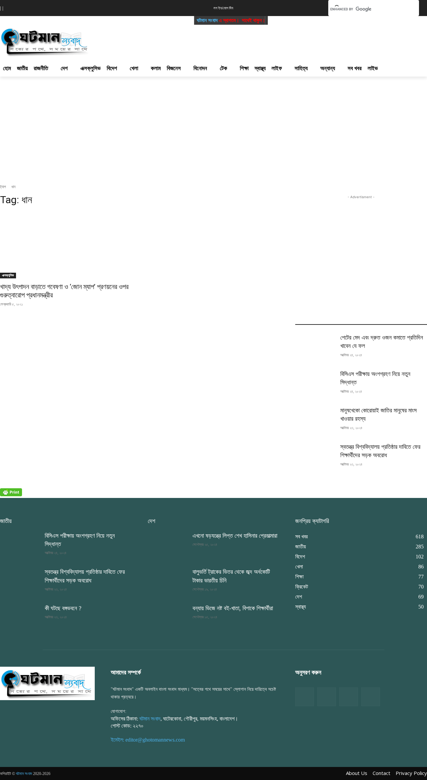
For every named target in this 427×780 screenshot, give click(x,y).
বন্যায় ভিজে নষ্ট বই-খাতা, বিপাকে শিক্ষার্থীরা (232, 608)
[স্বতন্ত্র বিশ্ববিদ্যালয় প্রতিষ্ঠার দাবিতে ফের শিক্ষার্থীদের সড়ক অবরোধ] (315, 457)
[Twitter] (326, 696)
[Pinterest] (370, 696)
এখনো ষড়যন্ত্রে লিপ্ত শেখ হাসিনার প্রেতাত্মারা (234, 535)
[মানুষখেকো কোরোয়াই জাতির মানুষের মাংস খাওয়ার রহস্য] (315, 420)
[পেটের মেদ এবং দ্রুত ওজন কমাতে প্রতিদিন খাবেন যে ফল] (315, 347)
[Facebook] (304, 696)
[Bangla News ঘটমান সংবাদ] (47, 683)
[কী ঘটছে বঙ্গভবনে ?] (19, 618)
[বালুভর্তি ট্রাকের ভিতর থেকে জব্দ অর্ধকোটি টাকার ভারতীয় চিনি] (167, 582)
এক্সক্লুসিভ (8, 275)
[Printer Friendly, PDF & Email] (11, 494)
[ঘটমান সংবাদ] (64, 41)
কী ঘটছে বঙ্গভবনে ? (63, 608)
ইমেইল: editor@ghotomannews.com (148, 740)
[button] (313, 7)
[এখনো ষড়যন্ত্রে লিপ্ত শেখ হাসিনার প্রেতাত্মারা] (167, 545)
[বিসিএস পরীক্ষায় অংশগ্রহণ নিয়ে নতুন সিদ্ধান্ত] (315, 384)
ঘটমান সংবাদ (197, 20)
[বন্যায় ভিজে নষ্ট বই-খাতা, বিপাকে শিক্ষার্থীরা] (167, 618)
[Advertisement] (249, 40)
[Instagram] (348, 696)
